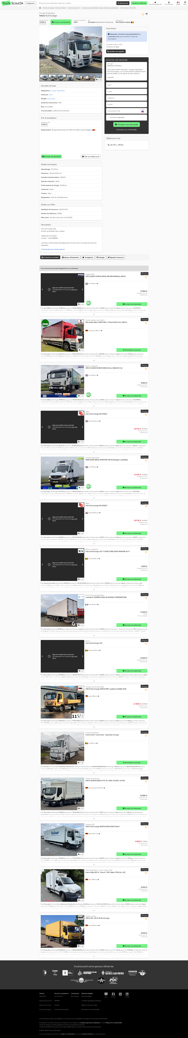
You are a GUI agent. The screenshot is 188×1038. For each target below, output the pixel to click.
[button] (185, 3)
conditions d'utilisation (87, 1034)
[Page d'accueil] (40, 8)
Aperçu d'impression (71, 257)
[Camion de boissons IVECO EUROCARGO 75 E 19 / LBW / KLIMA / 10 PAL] (62, 794)
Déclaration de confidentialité (126, 130)
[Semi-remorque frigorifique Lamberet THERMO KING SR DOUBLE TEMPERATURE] (62, 610)
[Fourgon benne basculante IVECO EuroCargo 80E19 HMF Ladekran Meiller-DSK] (62, 702)
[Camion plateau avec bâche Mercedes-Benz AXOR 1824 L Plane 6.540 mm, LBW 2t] (62, 335)
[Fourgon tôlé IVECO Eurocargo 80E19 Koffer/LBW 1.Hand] (62, 839)
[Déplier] (94, 314)
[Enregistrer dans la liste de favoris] (143, 14)
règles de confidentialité (67, 1034)
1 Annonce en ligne (112, 47)
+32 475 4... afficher (116, 145)
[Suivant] (100, 54)
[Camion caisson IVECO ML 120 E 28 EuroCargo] (62, 931)
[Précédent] (41, 54)
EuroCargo (51, 99)
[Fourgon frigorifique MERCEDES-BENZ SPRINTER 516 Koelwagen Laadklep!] (62, 473)
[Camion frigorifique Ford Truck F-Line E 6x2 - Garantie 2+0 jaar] (62, 748)
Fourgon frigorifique (58, 91)
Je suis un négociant (117, 117)
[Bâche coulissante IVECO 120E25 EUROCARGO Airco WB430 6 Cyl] (62, 381)
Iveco (51, 95)
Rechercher (123, 3)
